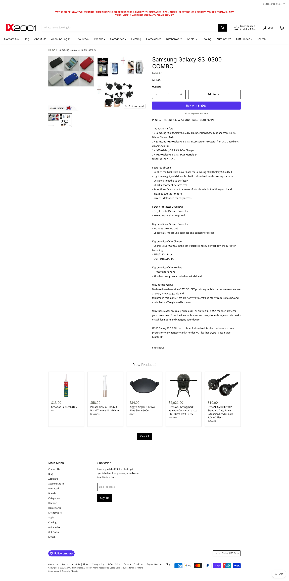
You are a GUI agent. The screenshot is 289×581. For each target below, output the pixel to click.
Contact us (53, 564)
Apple (191, 39)
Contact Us (11, 39)
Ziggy (131, 414)
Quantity (156, 87)
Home (51, 49)
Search (261, 39)
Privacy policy (97, 564)
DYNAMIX (212, 421)
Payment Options (154, 564)
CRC (53, 410)
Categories (117, 39)
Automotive (223, 39)
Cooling (206, 39)
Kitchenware (174, 39)
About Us (40, 39)
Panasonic (95, 414)
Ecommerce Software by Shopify (63, 571)
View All (144, 436)
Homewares (153, 39)
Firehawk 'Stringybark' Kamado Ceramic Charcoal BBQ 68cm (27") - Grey (183, 410)
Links (85, 564)
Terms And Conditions (133, 564)
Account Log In (60, 39)
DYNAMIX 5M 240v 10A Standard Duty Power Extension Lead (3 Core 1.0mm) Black (220, 412)
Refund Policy (114, 564)
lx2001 (159, 73)
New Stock (82, 39)
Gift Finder (243, 39)
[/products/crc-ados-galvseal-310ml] (66, 385)
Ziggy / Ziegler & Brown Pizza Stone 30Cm (142, 408)
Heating (136, 39)
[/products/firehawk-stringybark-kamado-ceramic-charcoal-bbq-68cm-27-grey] (184, 385)
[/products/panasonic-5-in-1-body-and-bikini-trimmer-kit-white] (105, 385)
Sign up (105, 498)
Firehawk (173, 417)
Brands (99, 39)
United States (272, 3)
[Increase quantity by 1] (181, 94)
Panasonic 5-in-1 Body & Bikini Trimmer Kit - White (104, 408)
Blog (26, 39)
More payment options (196, 113)
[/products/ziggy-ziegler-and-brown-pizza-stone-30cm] (144, 385)
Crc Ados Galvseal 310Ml (64, 407)
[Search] (222, 28)
